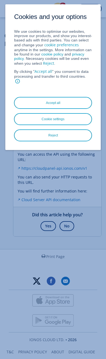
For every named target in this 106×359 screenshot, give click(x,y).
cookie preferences (61, 44)
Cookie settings (53, 119)
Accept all (43, 71)
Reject (48, 63)
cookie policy (52, 54)
